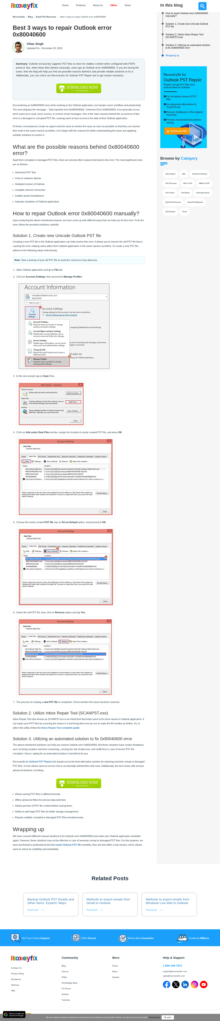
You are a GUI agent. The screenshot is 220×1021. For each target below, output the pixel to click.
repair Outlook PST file (68, 845)
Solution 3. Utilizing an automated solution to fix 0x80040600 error (188, 46)
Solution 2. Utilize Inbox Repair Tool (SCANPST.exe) (185, 35)
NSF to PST (187, 183)
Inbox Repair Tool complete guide (60, 728)
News (128, 5)
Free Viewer (170, 193)
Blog (30, 17)
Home (65, 5)
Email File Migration (195, 202)
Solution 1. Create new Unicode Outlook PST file (187, 25)
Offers (113, 5)
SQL (184, 174)
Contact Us (16, 968)
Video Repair (170, 174)
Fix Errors (66, 988)
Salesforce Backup (199, 174)
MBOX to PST (204, 183)
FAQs (64, 977)
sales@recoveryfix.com (174, 976)
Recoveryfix (19, 17)
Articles (65, 994)
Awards (115, 977)
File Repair (185, 193)
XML (13, 990)
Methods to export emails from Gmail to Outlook (108, 901)
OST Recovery (171, 183)
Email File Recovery (46, 17)
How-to (65, 971)
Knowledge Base (70, 983)
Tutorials (66, 1000)
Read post (32, 910)
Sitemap (15, 985)
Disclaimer (16, 979)
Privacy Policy (17, 973)
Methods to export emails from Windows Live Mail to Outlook (167, 901)
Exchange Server (203, 193)
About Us (98, 5)
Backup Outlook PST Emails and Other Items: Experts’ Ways (50, 901)
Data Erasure (170, 211)
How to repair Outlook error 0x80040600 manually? (187, 14)
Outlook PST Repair (40, 761)
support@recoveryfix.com (175, 971)
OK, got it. (168, 1017)
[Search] (202, 6)
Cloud (184, 211)
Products (80, 5)
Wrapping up (172, 55)
